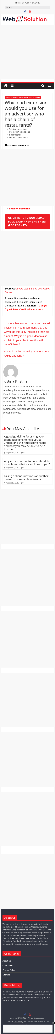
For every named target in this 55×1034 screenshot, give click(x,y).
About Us (6, 961)
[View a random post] (49, 86)
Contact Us (7, 965)
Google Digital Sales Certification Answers (23, 97)
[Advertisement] (27, 52)
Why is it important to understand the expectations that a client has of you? (27, 462)
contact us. (25, 1000)
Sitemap (6, 975)
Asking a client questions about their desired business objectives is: (26, 477)
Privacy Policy (8, 970)
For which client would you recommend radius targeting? (27, 353)
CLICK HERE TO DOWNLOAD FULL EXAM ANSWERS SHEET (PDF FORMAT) (27, 222)
